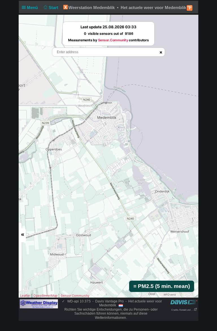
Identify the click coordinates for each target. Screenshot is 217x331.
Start (53, 7)
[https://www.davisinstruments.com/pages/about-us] (183, 302)
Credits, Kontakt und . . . (182, 310)
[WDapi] (39, 304)
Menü (33, 7)
